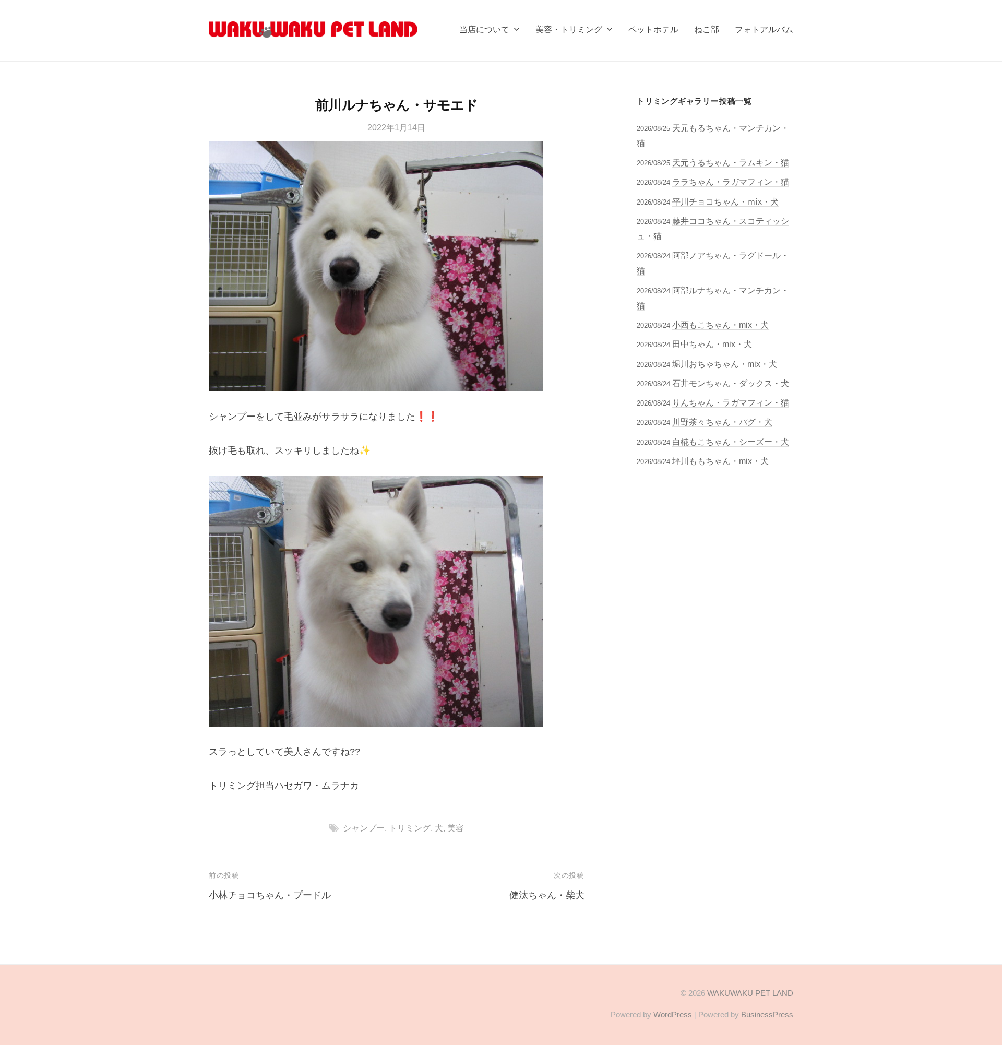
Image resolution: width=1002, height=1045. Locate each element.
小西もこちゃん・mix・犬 (720, 324)
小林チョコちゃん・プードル (270, 895)
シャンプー (364, 828)
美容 (455, 828)
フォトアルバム (764, 29)
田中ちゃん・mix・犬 (712, 344)
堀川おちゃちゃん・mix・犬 (724, 364)
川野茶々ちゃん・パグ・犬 (722, 421)
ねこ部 (706, 29)
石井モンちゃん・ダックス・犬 (730, 383)
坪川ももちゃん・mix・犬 (720, 461)
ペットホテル (653, 29)
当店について (484, 29)
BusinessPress (767, 1014)
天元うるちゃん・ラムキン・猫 (730, 162)
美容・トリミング (568, 29)
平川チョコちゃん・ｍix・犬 (725, 201)
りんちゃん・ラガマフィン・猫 (730, 402)
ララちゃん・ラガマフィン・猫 (730, 181)
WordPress (672, 1014)
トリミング (410, 828)
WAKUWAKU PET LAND (750, 993)
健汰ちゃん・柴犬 (546, 895)
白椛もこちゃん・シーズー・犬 (730, 441)
